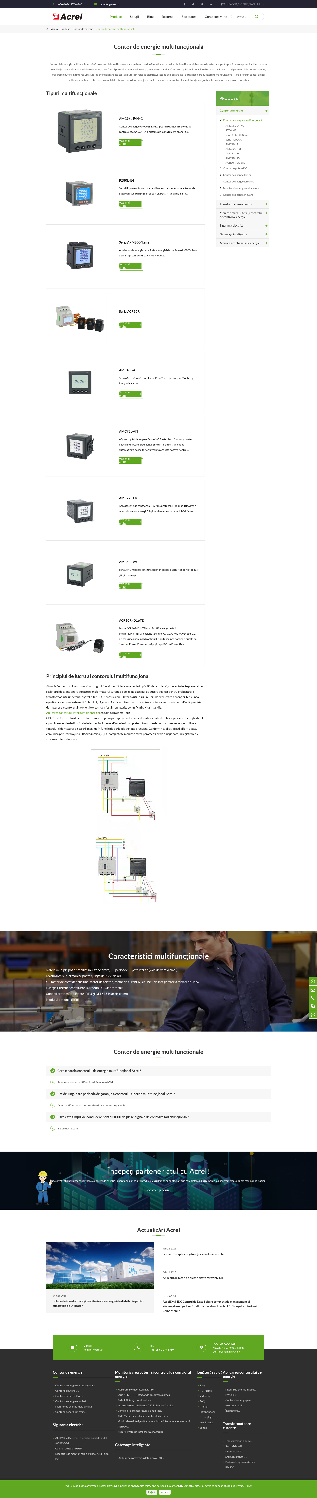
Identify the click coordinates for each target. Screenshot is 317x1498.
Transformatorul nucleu (238, 1440)
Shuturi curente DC (236, 1456)
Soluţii (134, 16)
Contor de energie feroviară (238, 181)
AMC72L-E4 (233, 153)
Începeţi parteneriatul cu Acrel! (158, 1171)
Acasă (54, 28)
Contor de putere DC (235, 168)
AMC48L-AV (233, 158)
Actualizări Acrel (158, 1229)
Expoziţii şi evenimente (206, 1419)
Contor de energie (83, 28)
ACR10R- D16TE (235, 162)
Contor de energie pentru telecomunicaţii (239, 1402)
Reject (151, 1492)
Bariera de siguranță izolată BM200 (240, 1464)
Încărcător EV (233, 1410)
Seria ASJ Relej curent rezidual (135, 1400)
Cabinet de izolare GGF (68, 1448)
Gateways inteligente (233, 234)
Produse (116, 16)
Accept (165, 1492)
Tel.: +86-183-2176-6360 (162, 1347)
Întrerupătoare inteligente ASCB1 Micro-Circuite (145, 1405)
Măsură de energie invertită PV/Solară (240, 1392)
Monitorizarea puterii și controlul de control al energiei (241, 215)
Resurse (167, 16)
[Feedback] (313, 1014)
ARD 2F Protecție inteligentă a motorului (140, 1431)
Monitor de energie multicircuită (241, 188)
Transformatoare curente (236, 204)
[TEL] (313, 998)
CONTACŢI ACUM (158, 1190)
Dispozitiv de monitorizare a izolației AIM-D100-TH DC (84, 1456)
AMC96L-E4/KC (235, 125)
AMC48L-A (232, 144)
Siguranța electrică (231, 225)
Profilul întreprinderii (207, 1409)
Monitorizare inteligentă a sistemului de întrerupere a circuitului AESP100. (154, 1424)
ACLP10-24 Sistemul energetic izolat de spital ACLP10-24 (81, 1440)
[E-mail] (313, 990)
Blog (150, 16)
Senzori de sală (233, 1446)
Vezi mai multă (130, 142)
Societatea (189, 16)
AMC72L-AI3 (233, 148)
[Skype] (313, 1006)
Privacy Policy (244, 1485)
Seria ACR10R (234, 139)
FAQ (202, 1401)
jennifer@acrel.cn (109, 4)
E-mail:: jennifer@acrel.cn (93, 1347)
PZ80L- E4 (231, 130)
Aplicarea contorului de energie (240, 243)
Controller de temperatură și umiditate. (140, 1410)
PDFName (206, 1390)
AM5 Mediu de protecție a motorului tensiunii (143, 1415)
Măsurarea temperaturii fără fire (136, 1389)
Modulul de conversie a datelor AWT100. (141, 1457)
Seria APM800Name (237, 134)
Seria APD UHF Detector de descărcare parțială (144, 1394)
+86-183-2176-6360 (70, 4)
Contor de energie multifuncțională (115, 28)
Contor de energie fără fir (237, 174)
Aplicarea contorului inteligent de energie (72, 712)
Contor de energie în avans (238, 194)
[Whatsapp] (313, 981)
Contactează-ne (216, 16)
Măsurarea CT (233, 1451)
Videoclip (205, 1395)
